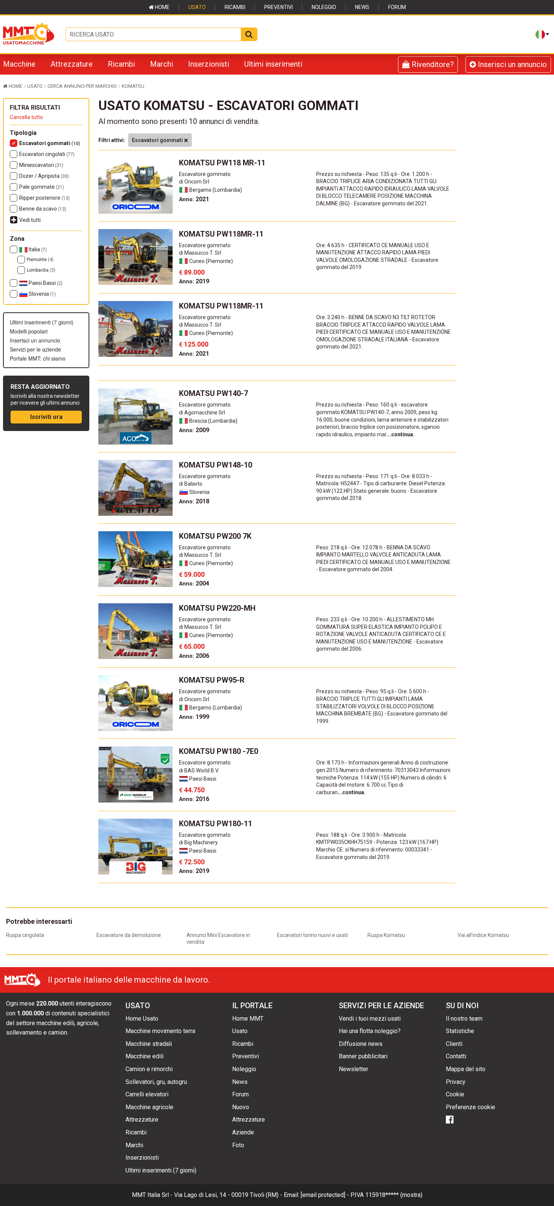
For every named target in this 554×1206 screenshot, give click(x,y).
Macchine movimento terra (160, 1031)
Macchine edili (144, 1056)
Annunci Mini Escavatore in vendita (218, 938)
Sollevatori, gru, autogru (156, 1081)
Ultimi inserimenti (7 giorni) (41, 322)
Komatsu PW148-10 (215, 464)
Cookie (455, 1094)
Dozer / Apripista (44, 176)
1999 (194, 716)
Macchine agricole (149, 1107)
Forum (397, 7)
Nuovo (240, 1107)
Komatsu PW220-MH (217, 608)
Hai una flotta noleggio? (370, 1031)
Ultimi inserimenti (273, 64)
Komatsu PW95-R (212, 680)
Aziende (243, 1132)
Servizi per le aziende (35, 349)
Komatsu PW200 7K (215, 536)
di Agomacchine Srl (202, 413)
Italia (37, 249)
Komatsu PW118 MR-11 (222, 162)
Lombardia (41, 270)
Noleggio (324, 7)
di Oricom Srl (194, 182)
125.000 (193, 344)
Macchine (19, 64)
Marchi (161, 64)
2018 (194, 501)
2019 (194, 281)
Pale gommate (41, 187)
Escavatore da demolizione (128, 935)
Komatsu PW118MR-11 (221, 233)
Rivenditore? (432, 64)
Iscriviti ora (46, 416)
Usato (197, 7)
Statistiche (460, 1031)
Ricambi (235, 7)
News (362, 7)
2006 (194, 655)
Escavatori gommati (49, 143)
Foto (238, 1145)
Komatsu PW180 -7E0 (218, 751)
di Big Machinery (198, 842)
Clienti (454, 1043)
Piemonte (40, 259)
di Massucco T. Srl (200, 253)
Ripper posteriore (44, 198)
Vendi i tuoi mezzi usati (370, 1018)
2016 (194, 798)
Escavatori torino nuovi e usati (312, 935)
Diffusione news (361, 1043)
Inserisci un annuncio (511, 64)
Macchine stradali (148, 1043)
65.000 (192, 646)
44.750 (192, 790)
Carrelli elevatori (146, 1094)
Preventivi (278, 7)
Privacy (455, 1081)
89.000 (192, 272)
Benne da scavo (42, 209)
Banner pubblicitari (363, 1056)
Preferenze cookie (470, 1107)
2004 (194, 583)
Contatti (456, 1056)
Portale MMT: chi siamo (38, 358)
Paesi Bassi (45, 283)
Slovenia (42, 294)
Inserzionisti (208, 64)
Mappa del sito (465, 1069)
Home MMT (247, 1018)
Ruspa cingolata (25, 935)
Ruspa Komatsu (386, 935)
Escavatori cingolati (47, 154)
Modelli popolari (28, 331)
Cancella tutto (26, 117)
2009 (194, 430)
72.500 (192, 862)
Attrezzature (72, 64)
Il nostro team (464, 1018)
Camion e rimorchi (149, 1069)
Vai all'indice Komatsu (483, 935)
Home (162, 7)
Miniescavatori (41, 165)
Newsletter (353, 1069)
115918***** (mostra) (393, 1194)
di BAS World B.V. (199, 770)
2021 (194, 199)
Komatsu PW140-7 (213, 393)
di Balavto (190, 484)
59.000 (192, 574)
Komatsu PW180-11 (215, 823)
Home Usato (141, 1018)
